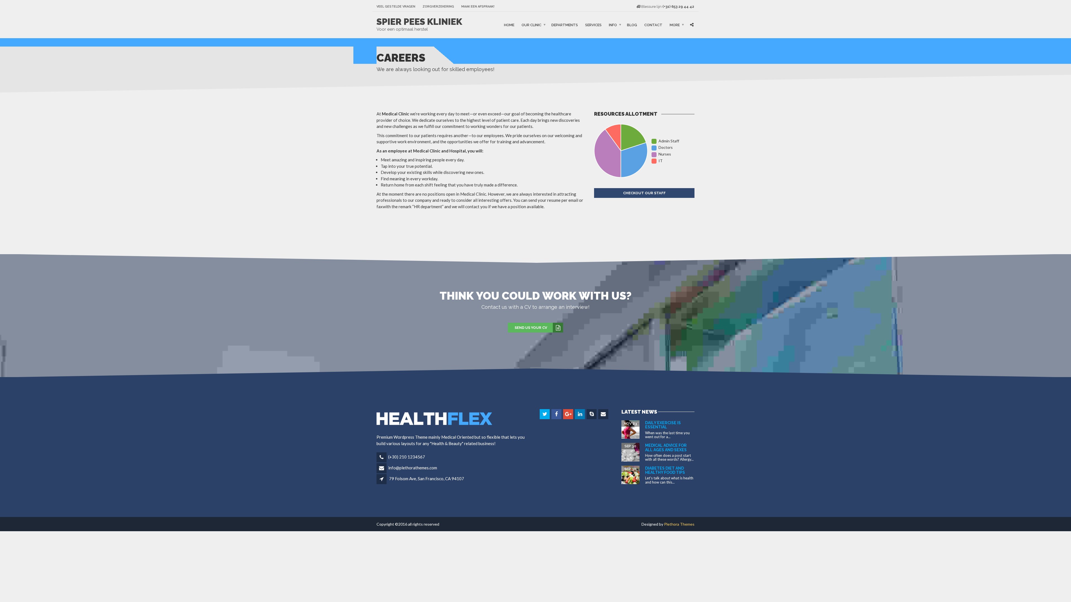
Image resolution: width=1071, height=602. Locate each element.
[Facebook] (556, 414)
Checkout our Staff (644, 193)
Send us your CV (531, 328)
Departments (564, 25)
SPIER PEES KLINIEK (419, 21)
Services (593, 25)
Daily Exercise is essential (663, 425)
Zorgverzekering (438, 6)
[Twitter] (545, 414)
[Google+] (568, 414)
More (675, 25)
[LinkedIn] (580, 414)
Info (613, 25)
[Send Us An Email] (603, 414)
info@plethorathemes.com (412, 467)
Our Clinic (531, 25)
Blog (632, 25)
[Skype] (592, 414)
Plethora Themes (679, 524)
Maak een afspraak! (478, 6)
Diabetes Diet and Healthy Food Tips (665, 470)
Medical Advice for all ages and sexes (666, 447)
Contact (653, 25)
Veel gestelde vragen (396, 6)
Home (509, 25)
